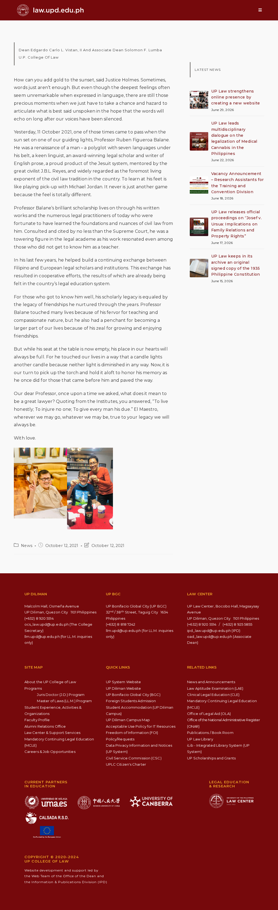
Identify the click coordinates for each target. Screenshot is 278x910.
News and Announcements (211, 682)
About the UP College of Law (50, 682)
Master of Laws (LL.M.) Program (64, 701)
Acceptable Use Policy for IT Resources (141, 726)
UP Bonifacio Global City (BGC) (133, 694)
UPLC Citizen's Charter (126, 764)
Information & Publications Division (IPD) (69, 882)
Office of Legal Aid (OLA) (209, 713)
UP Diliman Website (123, 688)
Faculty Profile (37, 720)
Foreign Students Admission (131, 701)
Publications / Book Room (210, 732)
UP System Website (123, 682)
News (26, 545)
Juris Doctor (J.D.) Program (60, 694)
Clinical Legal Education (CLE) (213, 694)
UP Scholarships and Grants (211, 758)
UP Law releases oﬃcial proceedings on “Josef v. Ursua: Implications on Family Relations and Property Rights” (236, 224)
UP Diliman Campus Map (128, 720)
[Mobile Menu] (260, 10)
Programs (33, 688)
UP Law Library (200, 739)
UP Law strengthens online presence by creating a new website (235, 97)
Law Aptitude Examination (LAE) (215, 688)
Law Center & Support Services (52, 732)
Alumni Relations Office (45, 726)
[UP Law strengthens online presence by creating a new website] (199, 100)
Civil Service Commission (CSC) (134, 758)
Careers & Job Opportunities (49, 751)
